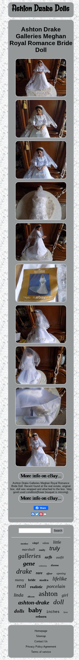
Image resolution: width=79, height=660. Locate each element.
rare (39, 573)
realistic (36, 587)
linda (18, 595)
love (66, 612)
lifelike (59, 579)
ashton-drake (33, 602)
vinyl (35, 543)
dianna (55, 565)
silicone (31, 596)
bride (31, 580)
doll (58, 602)
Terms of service (41, 651)
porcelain (56, 586)
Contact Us (41, 641)
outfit (60, 557)
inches (53, 612)
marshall (28, 549)
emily (42, 549)
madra (44, 580)
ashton (48, 594)
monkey (24, 543)
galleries (29, 555)
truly (54, 548)
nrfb (48, 557)
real (21, 585)
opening (61, 573)
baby (35, 610)
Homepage (41, 630)
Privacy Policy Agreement (41, 646)
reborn (41, 616)
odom (46, 543)
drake (24, 571)
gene (29, 563)
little (57, 542)
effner (49, 573)
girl (65, 595)
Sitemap (41, 636)
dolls (19, 611)
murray (19, 580)
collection (43, 566)
